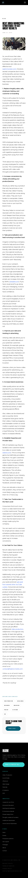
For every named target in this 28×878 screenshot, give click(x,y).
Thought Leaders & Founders (10, 817)
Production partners (7, 838)
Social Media (20, 701)
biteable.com (14, 281)
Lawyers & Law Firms (8, 802)
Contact (4, 850)
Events (4, 835)
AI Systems (15, 709)
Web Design (16, 705)
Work (3, 832)
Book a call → (13, 728)
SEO (5, 714)
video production (17, 629)
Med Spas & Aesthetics (8, 808)
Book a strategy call (13, 764)
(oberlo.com (6, 453)
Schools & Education (8, 805)
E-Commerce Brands (8, 811)
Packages (5, 844)
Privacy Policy (7, 863)
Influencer (7, 705)
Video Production (8, 701)
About (4, 847)
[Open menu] (24, 2)
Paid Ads (6, 709)
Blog (4, 18)
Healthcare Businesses (8, 820)
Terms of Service (8, 866)
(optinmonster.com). (9, 69)
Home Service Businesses (9, 823)
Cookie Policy (7, 868)
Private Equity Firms (7, 814)
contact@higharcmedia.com (12, 871)
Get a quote (5, 841)
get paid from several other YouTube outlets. (12, 584)
